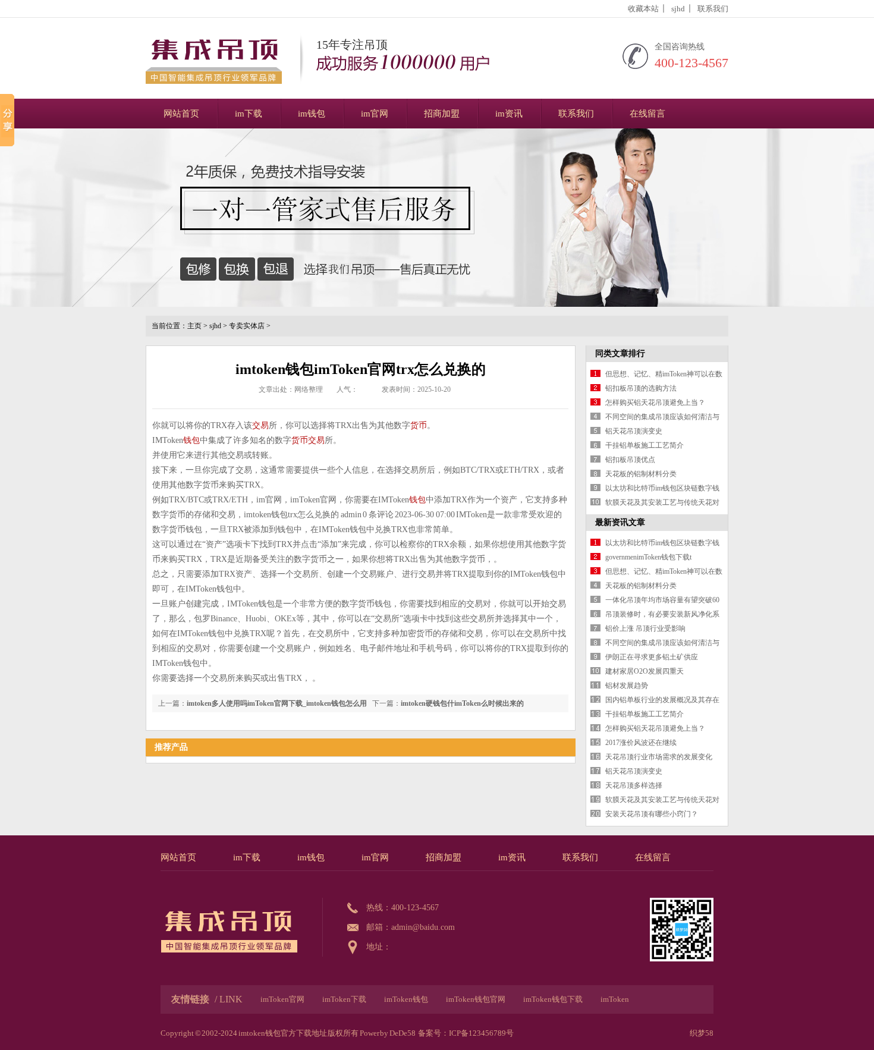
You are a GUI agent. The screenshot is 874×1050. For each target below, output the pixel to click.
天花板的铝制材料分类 (641, 474)
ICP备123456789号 (481, 1033)
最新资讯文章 (620, 522)
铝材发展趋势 (626, 685)
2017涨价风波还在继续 (641, 742)
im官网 (374, 113)
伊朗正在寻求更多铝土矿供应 (651, 657)
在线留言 (647, 113)
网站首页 (181, 113)
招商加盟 (442, 113)
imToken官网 (282, 999)
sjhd (678, 8)
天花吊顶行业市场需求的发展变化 (658, 757)
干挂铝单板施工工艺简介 (644, 445)
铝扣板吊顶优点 (630, 459)
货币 (418, 425)
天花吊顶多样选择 (633, 785)
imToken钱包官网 (475, 999)
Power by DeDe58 (388, 1033)
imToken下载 (344, 999)
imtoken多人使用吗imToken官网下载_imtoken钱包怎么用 (277, 703)
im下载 (248, 113)
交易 (260, 425)
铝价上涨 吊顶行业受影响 (645, 628)
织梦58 (701, 1033)
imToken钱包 (406, 999)
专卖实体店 (247, 326)
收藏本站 (643, 8)
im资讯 (509, 113)
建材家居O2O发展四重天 (644, 671)
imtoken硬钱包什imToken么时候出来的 (462, 703)
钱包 (191, 440)
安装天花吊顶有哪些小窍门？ (651, 814)
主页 (194, 326)
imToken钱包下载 (553, 999)
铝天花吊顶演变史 (633, 431)
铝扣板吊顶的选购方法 (641, 388)
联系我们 (712, 8)
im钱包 (311, 113)
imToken (615, 999)
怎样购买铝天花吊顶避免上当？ (655, 402)
